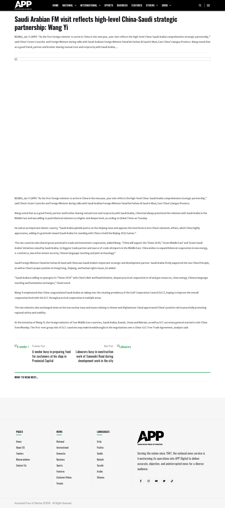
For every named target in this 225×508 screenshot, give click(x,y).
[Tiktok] (172, 481)
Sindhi (100, 453)
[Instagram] (148, 481)
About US (20, 447)
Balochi (100, 459)
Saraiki (100, 465)
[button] (75, 5)
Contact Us (21, 465)
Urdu (99, 441)
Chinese (100, 477)
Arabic (100, 471)
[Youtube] (156, 481)
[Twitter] (164, 481)
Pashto (100, 447)
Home (18, 441)
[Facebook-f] (140, 481)
